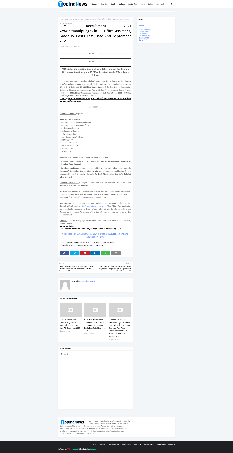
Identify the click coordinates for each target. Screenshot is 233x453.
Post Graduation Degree (85, 245)
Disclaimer (143, 34)
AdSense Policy (145, 30)
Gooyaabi (93, 449)
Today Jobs (99, 245)
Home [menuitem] (94, 4)
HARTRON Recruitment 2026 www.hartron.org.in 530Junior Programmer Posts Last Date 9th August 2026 (95, 325)
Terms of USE (144, 38)
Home (61, 19)
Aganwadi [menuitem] (160, 4)
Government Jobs (108, 242)
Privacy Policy (144, 36)
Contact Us (143, 40)
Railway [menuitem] (122, 4)
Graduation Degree (67, 245)
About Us (142, 28)
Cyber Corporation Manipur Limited (78, 242)
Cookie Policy (144, 32)
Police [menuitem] (150, 4)
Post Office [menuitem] (132, 4)
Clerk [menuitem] (143, 4)
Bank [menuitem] (113, 4)
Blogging (75, 449)
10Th (66, 19)
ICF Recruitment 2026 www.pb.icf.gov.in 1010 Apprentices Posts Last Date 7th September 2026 (70, 324)
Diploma (96, 242)
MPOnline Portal (67, 46)
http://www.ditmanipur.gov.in (93, 206)
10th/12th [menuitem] (104, 4)
